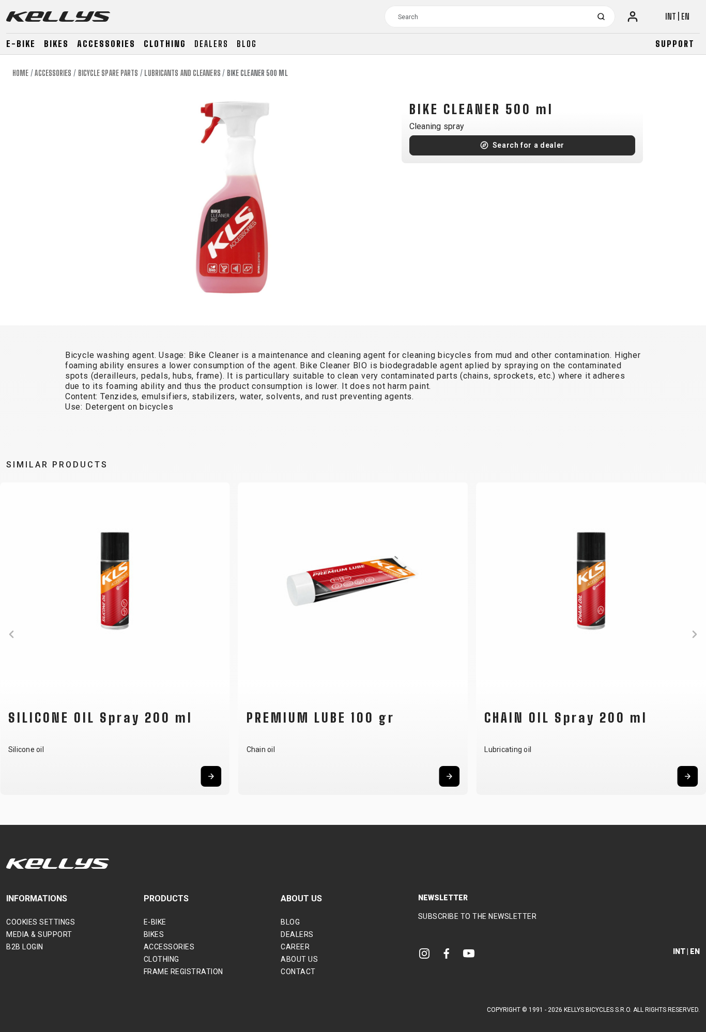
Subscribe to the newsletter (477, 916)
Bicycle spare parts (108, 73)
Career (295, 947)
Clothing (165, 44)
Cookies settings (40, 922)
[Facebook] (446, 953)
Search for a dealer (528, 145)
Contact (298, 971)
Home (20, 73)
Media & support (39, 934)
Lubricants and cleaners (182, 73)
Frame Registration (183, 971)
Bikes (56, 44)
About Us (299, 959)
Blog (247, 44)
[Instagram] (424, 953)
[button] (11, 634)
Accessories (106, 44)
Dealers (211, 44)
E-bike (21, 44)
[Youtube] (469, 953)
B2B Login (24, 947)
